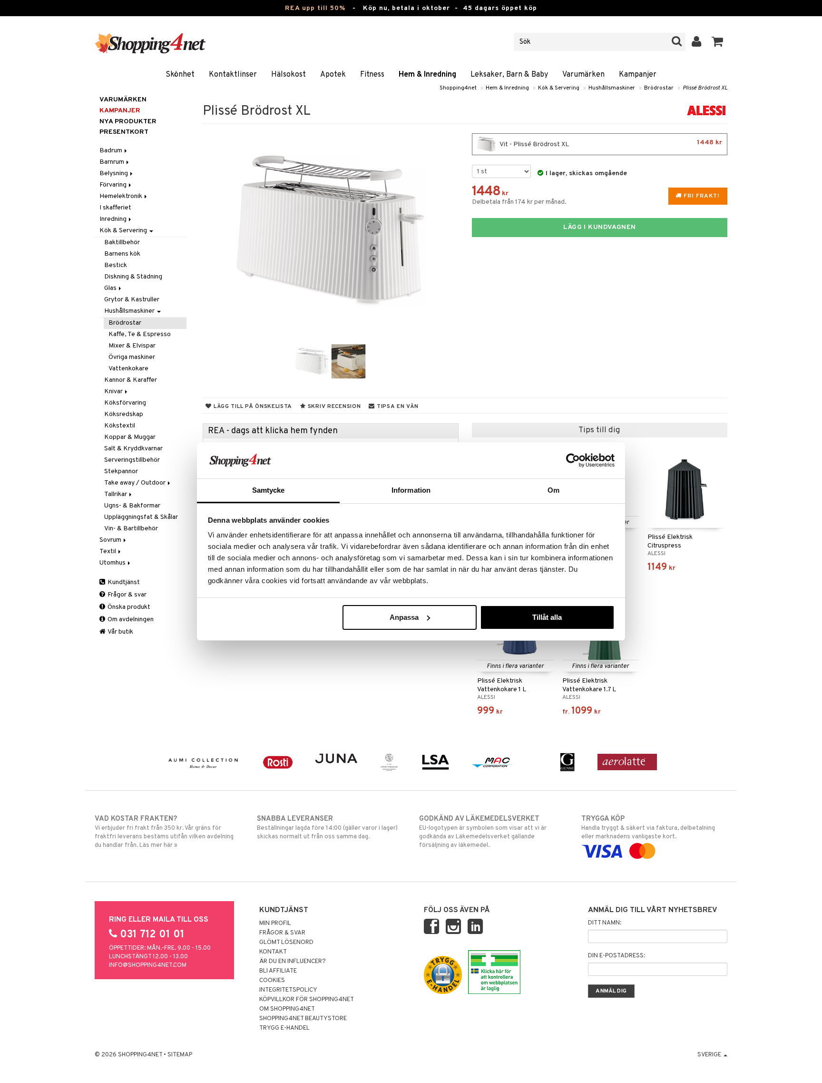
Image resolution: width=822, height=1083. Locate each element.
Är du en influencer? (292, 961)
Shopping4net (458, 88)
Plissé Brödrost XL (705, 88)
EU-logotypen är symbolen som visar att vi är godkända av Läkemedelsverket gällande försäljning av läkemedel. (483, 832)
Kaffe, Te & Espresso (139, 334)
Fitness (372, 74)
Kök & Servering (558, 88)
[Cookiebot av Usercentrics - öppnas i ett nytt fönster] (573, 460)
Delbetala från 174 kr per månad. (519, 202)
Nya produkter (128, 122)
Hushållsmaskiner (611, 88)
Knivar (114, 391)
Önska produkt (128, 607)
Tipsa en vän (396, 406)
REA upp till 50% (315, 8)
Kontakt (273, 952)
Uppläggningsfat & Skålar (141, 517)
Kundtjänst (123, 582)
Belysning (114, 173)
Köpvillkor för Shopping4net (306, 1000)
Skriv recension (333, 406)
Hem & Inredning (427, 74)
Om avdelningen (130, 620)
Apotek (333, 74)
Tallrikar (116, 494)
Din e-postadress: (616, 956)
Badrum (111, 151)
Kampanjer (637, 74)
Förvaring (113, 185)
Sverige (710, 1055)
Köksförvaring (125, 403)
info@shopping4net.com (147, 965)
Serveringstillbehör (132, 460)
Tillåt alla (547, 617)
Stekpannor (121, 471)
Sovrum (111, 540)
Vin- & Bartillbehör (131, 529)
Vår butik (120, 632)
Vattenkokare (128, 369)
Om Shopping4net (287, 1009)
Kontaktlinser (233, 74)
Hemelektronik (121, 196)
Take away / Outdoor (135, 483)
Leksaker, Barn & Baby (509, 74)
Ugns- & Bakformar (132, 506)
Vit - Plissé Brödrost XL (610, 144)
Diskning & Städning (133, 277)
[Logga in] (696, 42)
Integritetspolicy (288, 990)
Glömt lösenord (286, 942)
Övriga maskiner (131, 357)
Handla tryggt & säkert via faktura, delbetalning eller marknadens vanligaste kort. (648, 828)
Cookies (272, 980)
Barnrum (112, 162)
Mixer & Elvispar (132, 346)
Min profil (275, 923)
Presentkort (123, 132)
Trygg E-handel (284, 1028)
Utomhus (113, 563)
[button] (717, 42)
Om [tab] (553, 490)
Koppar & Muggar (130, 437)
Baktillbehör (122, 242)
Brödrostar (659, 88)
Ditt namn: (604, 923)
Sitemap (179, 1055)
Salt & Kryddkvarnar (133, 449)
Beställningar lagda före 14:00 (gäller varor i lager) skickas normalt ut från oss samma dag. (327, 828)
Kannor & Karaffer (130, 380)
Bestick (115, 265)
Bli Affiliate (278, 971)
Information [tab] (411, 490)
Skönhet (180, 74)
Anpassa (404, 617)
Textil (108, 551)
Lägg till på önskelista (252, 406)
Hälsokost (288, 74)
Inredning (113, 219)
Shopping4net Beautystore (303, 1019)
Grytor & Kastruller (131, 300)
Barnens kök (122, 254)
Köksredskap (123, 414)
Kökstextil (119, 426)
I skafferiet (115, 208)
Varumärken (583, 74)
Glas (111, 288)
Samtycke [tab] (268, 490)
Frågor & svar (126, 595)
